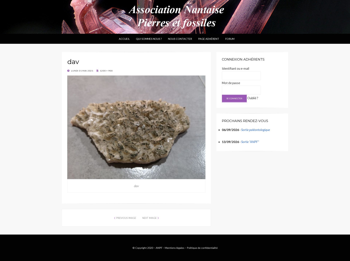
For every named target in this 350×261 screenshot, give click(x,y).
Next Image (149, 217)
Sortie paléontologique (255, 130)
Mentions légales (174, 247)
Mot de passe (231, 83)
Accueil (124, 38)
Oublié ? (252, 98)
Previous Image (126, 217)
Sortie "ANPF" (250, 142)
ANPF (159, 247)
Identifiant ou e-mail (235, 68)
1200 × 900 (106, 70)
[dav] (136, 127)
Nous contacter (180, 38)
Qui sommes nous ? (149, 38)
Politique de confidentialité (202, 247)
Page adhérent (208, 38)
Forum (229, 38)
